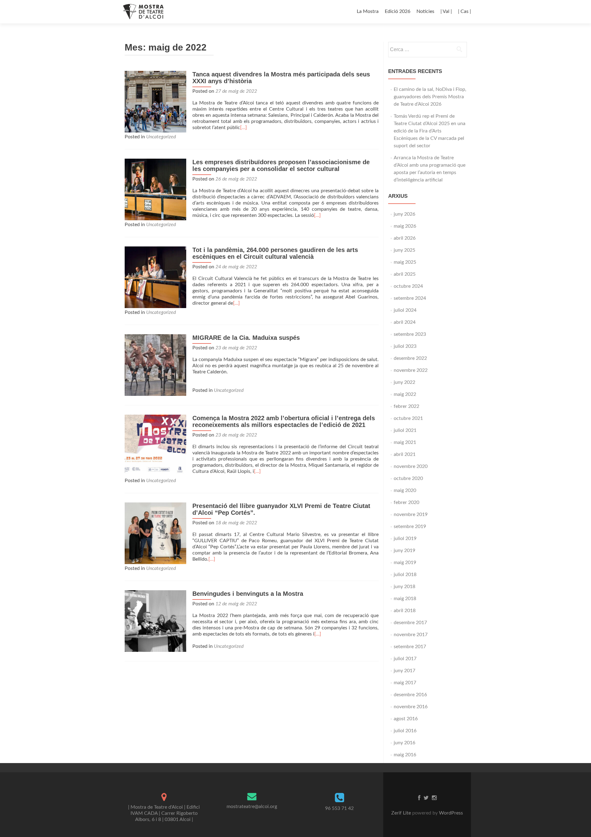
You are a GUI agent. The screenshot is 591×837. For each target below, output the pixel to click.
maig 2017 (405, 682)
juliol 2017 (405, 658)
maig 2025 (405, 262)
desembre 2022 (410, 358)
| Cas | (464, 11)
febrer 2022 (406, 406)
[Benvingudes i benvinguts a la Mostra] (155, 620)
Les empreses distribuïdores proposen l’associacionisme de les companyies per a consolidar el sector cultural (281, 165)
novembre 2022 (411, 370)
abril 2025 (405, 274)
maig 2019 (405, 562)
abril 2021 (405, 454)
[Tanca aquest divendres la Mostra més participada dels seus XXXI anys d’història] (155, 101)
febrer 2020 (406, 502)
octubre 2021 (408, 418)
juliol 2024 (405, 310)
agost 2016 (406, 718)
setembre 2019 (410, 526)
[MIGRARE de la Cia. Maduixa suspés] (155, 364)
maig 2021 (405, 442)
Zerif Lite (401, 813)
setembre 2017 (410, 646)
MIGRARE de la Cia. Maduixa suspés (246, 337)
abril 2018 (405, 610)
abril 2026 (405, 238)
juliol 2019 (405, 538)
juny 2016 (404, 742)
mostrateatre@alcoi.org (252, 806)
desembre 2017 (410, 622)
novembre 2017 (411, 634)
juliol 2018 (405, 574)
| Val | (446, 11)
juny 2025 (404, 250)
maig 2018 (405, 598)
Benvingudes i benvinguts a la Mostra (247, 593)
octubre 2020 (408, 478)
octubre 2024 (408, 286)
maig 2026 (405, 226)
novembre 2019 (411, 514)
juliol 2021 (405, 430)
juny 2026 (404, 214)
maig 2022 (405, 394)
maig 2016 (405, 754)
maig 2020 (405, 490)
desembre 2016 (410, 694)
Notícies (425, 11)
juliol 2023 (405, 346)
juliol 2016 (405, 730)
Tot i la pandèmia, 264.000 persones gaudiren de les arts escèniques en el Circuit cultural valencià (275, 253)
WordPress (450, 813)
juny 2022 (404, 382)
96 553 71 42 (339, 808)
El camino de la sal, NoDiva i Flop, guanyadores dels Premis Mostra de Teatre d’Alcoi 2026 (430, 97)
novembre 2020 (411, 466)
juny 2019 (404, 550)
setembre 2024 (410, 298)
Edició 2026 (397, 11)
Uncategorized (161, 136)
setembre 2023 (410, 334)
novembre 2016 (411, 706)
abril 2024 (405, 322)
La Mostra (368, 11)
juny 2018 (404, 586)
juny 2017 (404, 670)
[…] (243, 127)
